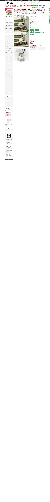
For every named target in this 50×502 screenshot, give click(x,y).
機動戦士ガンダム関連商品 (8, 59)
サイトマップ (42, 0)
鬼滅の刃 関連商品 (7, 65)
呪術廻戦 (6, 67)
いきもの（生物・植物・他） (25, 16)
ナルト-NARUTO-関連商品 (8, 55)
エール (22, 15)
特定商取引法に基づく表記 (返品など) (33, 48)
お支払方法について (29, 3)
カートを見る (42, 3)
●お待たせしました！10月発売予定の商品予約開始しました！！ (9, 153)
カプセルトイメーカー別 (18, 15)
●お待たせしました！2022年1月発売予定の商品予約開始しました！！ (9, 143)
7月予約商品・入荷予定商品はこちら (8, 26)
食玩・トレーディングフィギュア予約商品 (8, 38)
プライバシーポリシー (24, 3)
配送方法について (34, 3)
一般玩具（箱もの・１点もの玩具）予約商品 (8, 41)
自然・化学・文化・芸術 (18, 16)
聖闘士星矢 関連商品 (7, 75)
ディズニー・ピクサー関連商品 (8, 77)
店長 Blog (9, 159)
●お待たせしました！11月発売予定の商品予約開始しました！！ (9, 151)
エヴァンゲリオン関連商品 (8, 57)
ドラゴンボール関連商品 (8, 48)
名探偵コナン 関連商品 (8, 69)
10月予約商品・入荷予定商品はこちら (8, 31)
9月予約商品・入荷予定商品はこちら (8, 28)
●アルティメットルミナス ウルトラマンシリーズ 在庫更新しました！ (9, 146)
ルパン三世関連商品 (7, 73)
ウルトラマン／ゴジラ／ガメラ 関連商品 (8, 46)
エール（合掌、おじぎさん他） (32, 16)
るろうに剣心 (7, 71)
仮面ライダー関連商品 (8, 43)
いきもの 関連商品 (18, 14)
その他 (24, 15)
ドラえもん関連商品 (7, 63)
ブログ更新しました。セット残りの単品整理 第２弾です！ (9, 157)
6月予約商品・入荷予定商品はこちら (8, 23)
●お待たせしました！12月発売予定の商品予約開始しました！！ (9, 148)
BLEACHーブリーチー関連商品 (8, 52)
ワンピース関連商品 (7, 50)
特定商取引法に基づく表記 (38, 3)
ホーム (14, 14)
